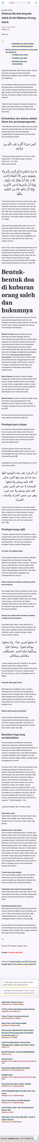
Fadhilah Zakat (7, 1075)
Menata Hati (16, 1011)
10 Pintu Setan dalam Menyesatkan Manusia (18, 1009)
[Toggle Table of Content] (3, 41)
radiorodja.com (6, 1037)
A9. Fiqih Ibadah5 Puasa (17, 1070)
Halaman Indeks (15, 1025)
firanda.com (5, 1054)
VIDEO (11, 1112)
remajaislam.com (7, 1011)
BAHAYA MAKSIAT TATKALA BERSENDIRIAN (18, 1052)
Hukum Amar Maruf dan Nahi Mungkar (16, 1100)
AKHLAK (18, 1018)
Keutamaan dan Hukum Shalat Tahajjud (16, 1084)
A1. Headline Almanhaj (17, 1004)
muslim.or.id (5, 29)
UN (10, 1054)
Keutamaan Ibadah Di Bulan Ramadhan (16, 1068)
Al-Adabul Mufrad (17, 1122)
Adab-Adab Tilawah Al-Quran (12, 1002)
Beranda (4, 10)
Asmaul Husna (7, 1059)
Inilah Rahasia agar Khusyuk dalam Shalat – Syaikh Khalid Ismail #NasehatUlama (18, 983)
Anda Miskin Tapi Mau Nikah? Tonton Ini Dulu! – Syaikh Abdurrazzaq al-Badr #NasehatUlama (19, 992)
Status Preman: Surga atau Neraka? (15, 1016)
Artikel (10, 10)
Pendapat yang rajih (19, 58)
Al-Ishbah (14, 1037)
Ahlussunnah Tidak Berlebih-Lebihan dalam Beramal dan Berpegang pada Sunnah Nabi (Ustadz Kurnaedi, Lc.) (18, 1032)
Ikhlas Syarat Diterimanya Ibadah (14, 1023)
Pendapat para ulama (20, 55)
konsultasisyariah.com (8, 1018)
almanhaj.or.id (6, 1004)
